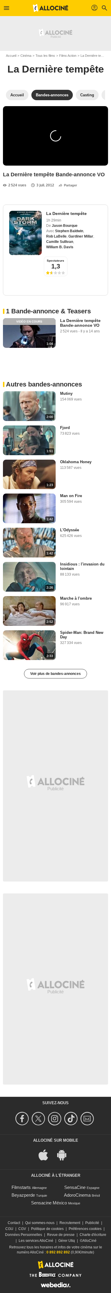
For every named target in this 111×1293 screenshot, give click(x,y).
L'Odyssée (69, 530)
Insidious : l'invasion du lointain (82, 566)
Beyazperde (23, 1195)
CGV (22, 1229)
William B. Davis (59, 247)
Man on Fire (71, 496)
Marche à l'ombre (76, 598)
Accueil (11, 55)
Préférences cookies (85, 1229)
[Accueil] (50, 8)
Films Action (67, 55)
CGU (9, 1229)
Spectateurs (55, 260)
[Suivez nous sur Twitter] (39, 1118)
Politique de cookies (47, 1229)
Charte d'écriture (93, 1235)
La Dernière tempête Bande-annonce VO (80, 323)
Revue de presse (61, 1235)
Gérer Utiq (66, 1241)
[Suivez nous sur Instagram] (55, 1118)
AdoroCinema (77, 1195)
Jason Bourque (65, 226)
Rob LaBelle (56, 236)
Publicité (92, 1223)
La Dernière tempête (55, 69)
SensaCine (75, 1187)
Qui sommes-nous (39, 1223)
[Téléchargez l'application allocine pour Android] (64, 1154)
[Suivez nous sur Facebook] (22, 1118)
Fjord (65, 427)
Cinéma (25, 55)
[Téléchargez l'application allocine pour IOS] (46, 1154)
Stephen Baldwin (69, 231)
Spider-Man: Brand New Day (81, 634)
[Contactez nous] (88, 1118)
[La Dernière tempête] (25, 233)
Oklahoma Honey (75, 462)
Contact (14, 1223)
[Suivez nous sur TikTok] (71, 1118)
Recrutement (69, 1223)
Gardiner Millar (80, 236)
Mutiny (66, 393)
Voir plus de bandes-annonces (55, 674)
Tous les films (45, 55)
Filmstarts (21, 1187)
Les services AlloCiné (36, 1241)
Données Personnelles (23, 1235)
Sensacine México (49, 1202)
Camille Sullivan (59, 242)
